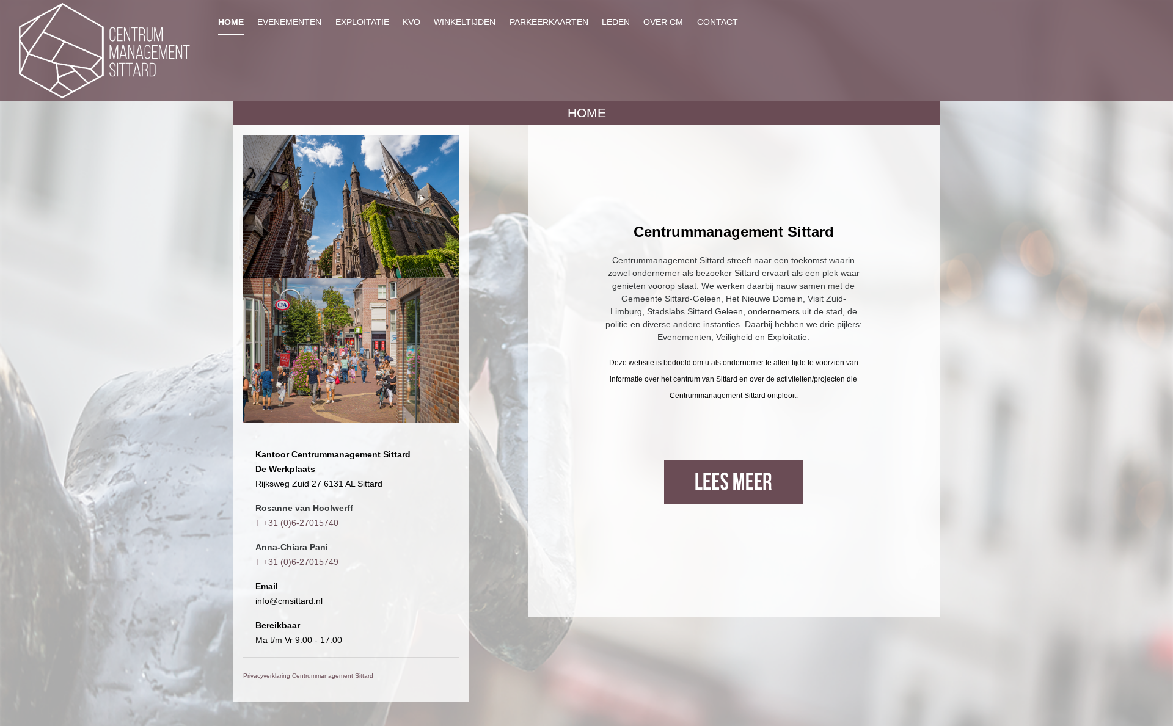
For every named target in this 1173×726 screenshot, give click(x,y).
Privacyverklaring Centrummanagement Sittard (308, 675)
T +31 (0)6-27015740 (296, 523)
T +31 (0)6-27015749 (296, 562)
